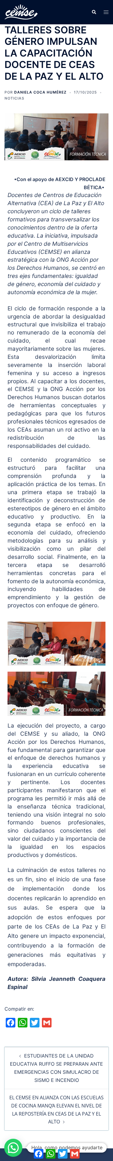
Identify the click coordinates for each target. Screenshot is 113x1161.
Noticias (14, 98)
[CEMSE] (21, 12)
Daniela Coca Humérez (40, 92)
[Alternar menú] (106, 12)
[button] (93, 12)
